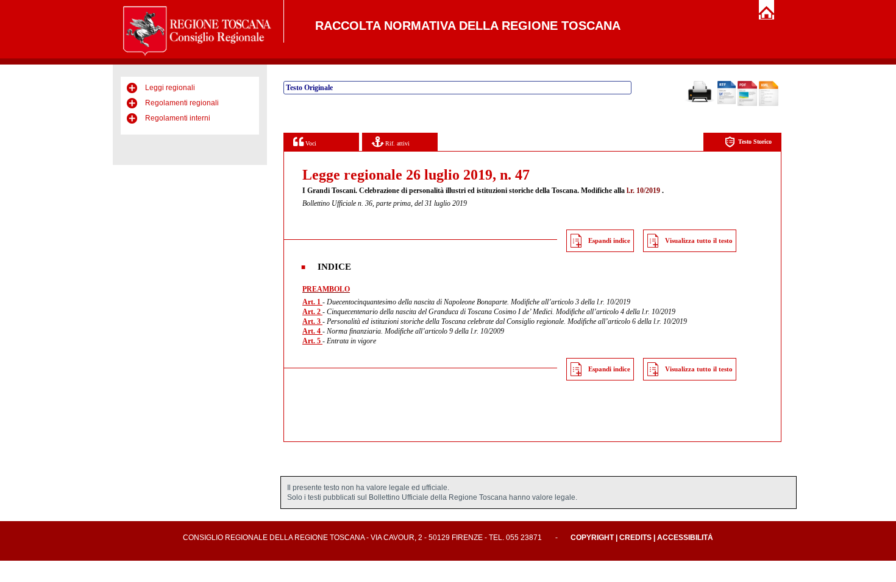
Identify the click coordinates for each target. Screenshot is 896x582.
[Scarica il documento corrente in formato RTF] (726, 101)
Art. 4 (312, 331)
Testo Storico (755, 141)
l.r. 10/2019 (643, 190)
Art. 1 (312, 302)
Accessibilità (685, 537)
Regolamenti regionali (182, 103)
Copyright (592, 537)
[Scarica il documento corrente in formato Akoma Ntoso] (768, 103)
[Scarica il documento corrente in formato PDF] (747, 103)
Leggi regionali (170, 87)
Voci (310, 143)
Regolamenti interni (177, 118)
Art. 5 (312, 341)
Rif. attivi (396, 143)
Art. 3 (312, 321)
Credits (635, 537)
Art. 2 (312, 311)
